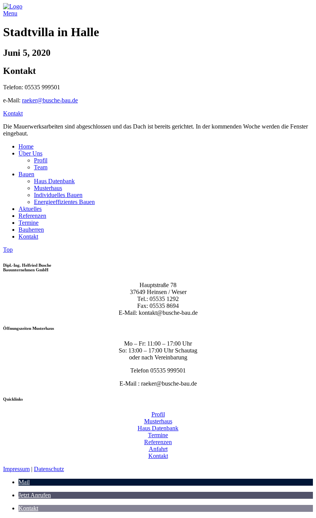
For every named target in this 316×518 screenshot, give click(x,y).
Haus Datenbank (54, 181)
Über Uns (30, 153)
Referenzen (32, 215)
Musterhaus (48, 188)
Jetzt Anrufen (34, 495)
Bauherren (31, 229)
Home (26, 146)
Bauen (26, 174)
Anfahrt (158, 449)
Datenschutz (49, 469)
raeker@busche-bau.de (50, 100)
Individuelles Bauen (58, 195)
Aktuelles (30, 209)
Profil (40, 160)
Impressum (16, 469)
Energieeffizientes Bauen (64, 202)
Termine (28, 222)
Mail (24, 482)
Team (40, 167)
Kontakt (13, 113)
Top (8, 249)
